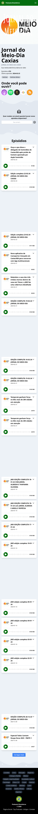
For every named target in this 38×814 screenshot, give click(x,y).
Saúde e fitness (19, 789)
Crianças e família (15, 776)
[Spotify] (10, 92)
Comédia (6, 773)
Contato (32, 809)
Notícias (4, 77)
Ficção (24, 782)
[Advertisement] (19, 211)
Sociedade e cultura (28, 779)
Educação (22, 773)
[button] (35, 3)
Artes (14, 773)
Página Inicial (7, 809)
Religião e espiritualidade (11, 779)
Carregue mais (19, 755)
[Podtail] (17, 92)
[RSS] (30, 92)
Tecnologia (6, 782)
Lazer (29, 785)
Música (26, 776)
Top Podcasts (17, 809)
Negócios (30, 773)
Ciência (29, 789)
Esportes (18, 792)
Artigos (25, 809)
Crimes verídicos (11, 785)
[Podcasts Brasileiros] (19, 799)
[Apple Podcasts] (4, 92)
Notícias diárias (15, 77)
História (31, 782)
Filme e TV (16, 782)
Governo (8, 789)
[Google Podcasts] (23, 92)
